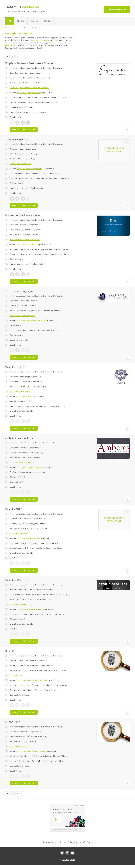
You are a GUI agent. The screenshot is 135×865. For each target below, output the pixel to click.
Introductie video (39, 112)
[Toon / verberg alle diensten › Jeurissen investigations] (42, 330)
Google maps (36, 73)
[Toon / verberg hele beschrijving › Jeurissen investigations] (42, 325)
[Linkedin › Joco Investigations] (23, 198)
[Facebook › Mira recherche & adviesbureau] (17, 274)
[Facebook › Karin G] (17, 705)
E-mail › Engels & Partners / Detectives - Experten (29, 88)
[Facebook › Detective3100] (17, 563)
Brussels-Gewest (16, 590)
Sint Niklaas (29, 661)
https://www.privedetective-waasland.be (32, 680)
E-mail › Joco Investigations (20, 164)
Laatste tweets (16, 188)
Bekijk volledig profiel (24, 129)
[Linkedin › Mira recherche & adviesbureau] (23, 274)
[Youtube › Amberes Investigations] (28, 492)
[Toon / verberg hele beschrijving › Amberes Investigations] (42, 472)
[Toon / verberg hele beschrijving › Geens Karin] (42, 756)
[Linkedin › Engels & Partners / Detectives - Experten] (23, 122)
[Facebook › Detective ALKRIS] (17, 421)
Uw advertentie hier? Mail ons (67, 830)
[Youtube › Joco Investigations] (28, 198)
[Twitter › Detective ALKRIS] (12, 421)
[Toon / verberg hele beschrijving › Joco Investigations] (42, 173)
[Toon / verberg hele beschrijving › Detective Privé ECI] (42, 614)
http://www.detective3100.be (28, 538)
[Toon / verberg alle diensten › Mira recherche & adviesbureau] (42, 254)
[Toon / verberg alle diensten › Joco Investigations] (42, 178)
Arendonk (23, 225)
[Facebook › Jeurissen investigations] (17, 350)
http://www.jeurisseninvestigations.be (31, 321)
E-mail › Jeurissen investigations (22, 316)
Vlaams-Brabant (16, 519)
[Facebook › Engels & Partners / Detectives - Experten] (17, 122)
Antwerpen (14, 149)
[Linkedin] (72, 853)
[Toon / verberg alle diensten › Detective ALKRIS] (42, 406)
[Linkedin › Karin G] (23, 705)
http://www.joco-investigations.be (29, 169)
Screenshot (46, 93)
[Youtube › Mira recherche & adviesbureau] (28, 274)
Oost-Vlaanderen (16, 73)
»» (22, 57)
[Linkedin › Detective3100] (23, 563)
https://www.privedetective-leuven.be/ (31, 751)
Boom (22, 149)
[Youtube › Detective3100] (28, 563)
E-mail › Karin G (16, 675)
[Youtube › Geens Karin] (28, 776)
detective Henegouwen (40, 40)
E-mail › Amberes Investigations (22, 462)
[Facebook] (67, 853)
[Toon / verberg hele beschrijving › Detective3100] (42, 543)
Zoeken (34, 21)
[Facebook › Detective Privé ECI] (17, 634)
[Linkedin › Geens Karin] (23, 776)
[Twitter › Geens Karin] (12, 776)
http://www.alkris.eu (24, 396)
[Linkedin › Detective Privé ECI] (23, 634)
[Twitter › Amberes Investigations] (12, 492)
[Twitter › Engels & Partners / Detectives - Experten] (12, 122)
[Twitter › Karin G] (12, 705)
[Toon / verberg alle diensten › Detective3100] (42, 548)
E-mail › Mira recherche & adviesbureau (25, 240)
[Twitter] (62, 853)
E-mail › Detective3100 (18, 534)
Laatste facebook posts (20, 112)
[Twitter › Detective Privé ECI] (12, 634)
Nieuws (20, 21)
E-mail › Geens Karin (18, 746)
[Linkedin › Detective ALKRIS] (23, 421)
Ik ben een (116, 9)
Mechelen (23, 732)
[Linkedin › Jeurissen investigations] (23, 350)
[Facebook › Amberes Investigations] (17, 492)
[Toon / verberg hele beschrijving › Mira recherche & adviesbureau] (42, 249)
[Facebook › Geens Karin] (17, 776)
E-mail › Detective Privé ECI (21, 605)
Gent (26, 73)
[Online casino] (69, 805)
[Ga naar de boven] (127, 129)
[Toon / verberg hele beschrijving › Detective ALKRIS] (42, 401)
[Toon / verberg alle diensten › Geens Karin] (42, 761)
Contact (47, 21)
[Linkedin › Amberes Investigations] (23, 492)
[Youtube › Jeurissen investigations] (28, 350)
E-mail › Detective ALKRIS (20, 391)
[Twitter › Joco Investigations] (12, 198)
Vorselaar (23, 448)
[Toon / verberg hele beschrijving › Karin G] (42, 685)
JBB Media (65, 860)
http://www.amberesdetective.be (29, 467)
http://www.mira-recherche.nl (28, 245)
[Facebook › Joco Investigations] (17, 198)
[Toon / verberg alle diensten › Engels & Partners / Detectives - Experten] (42, 102)
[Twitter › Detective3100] (12, 563)
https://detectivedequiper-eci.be (29, 609)
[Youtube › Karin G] (28, 705)
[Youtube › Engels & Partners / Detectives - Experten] (28, 122)
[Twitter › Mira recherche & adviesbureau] (12, 274)
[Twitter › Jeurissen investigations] (12, 350)
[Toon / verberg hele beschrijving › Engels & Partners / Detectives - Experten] (42, 97)
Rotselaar (27, 519)
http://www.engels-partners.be (28, 93)
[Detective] (9, 21)
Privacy (72, 860)
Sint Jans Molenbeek (33, 590)
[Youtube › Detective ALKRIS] (28, 421)
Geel (21, 301)
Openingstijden (16, 183)
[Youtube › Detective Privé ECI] (28, 634)
